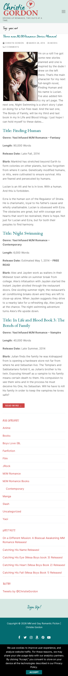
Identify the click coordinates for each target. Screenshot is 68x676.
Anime (6, 428)
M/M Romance (12, 473)
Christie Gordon (14, 43)
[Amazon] (37, 637)
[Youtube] (49, 637)
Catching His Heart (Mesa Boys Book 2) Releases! (34, 565)
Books (53, 43)
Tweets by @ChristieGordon (20, 591)
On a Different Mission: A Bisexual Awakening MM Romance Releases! (34, 540)
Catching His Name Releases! (21, 549)
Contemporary (15, 488)
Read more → (13, 405)
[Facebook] (19, 637)
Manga (7, 496)
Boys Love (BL (12, 443)
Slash (6, 503)
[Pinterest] (43, 637)
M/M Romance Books (16, 481)
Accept (34, 672)
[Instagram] (31, 637)
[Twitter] (25, 637)
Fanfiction (9, 450)
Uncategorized (12, 511)
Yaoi (5, 519)
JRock (6, 466)
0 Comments (12, 47)
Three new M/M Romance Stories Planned (29, 36)
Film (5, 458)
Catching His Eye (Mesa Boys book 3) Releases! (33, 557)
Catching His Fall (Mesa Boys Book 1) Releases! (32, 572)
